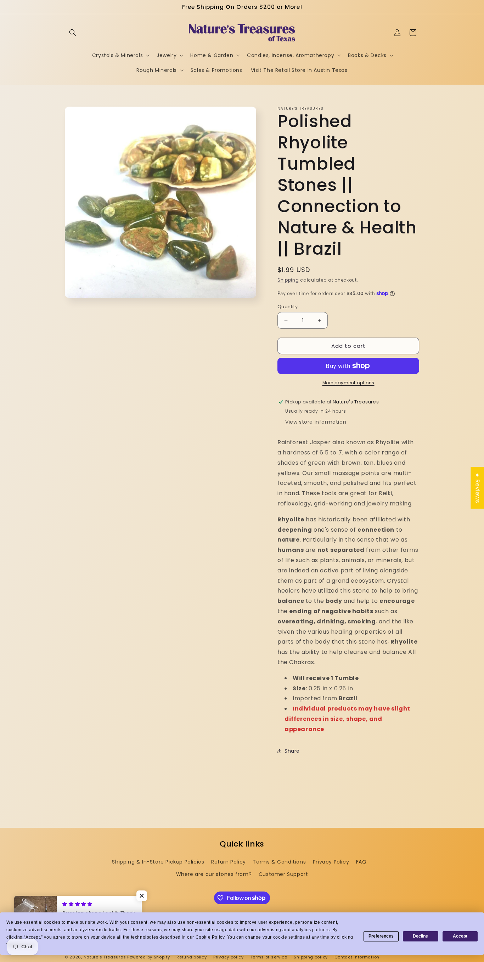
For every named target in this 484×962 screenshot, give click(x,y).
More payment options (348, 383)
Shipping (288, 280)
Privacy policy (228, 957)
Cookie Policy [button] (210, 937)
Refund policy (191, 957)
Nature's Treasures (105, 957)
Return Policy (228, 861)
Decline (420, 936)
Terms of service (269, 957)
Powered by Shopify (148, 957)
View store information (315, 421)
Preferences (381, 936)
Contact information (356, 957)
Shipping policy (311, 957)
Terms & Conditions (279, 861)
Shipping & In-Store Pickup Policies (158, 861)
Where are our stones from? (214, 874)
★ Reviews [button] (477, 487)
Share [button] (292, 750)
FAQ (361, 861)
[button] (72, 32)
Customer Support (283, 874)
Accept (460, 936)
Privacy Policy (331, 861)
